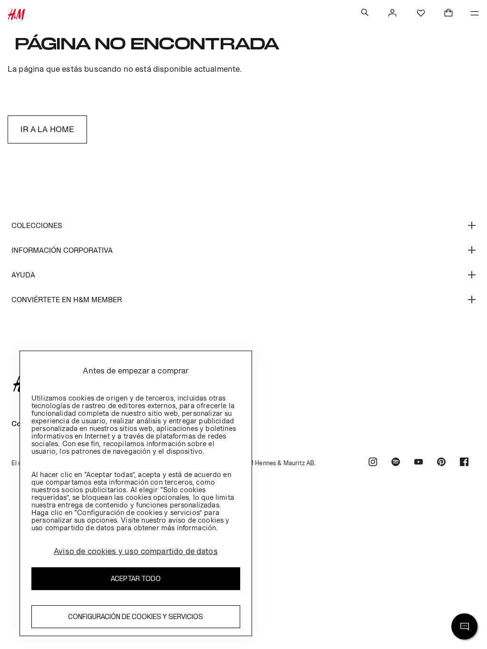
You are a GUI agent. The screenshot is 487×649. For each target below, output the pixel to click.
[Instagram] (372, 463)
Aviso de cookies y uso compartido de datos (136, 551)
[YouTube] (418, 463)
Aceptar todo (136, 578)
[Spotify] (395, 463)
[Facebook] (464, 463)
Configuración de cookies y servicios (135, 616)
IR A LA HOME (47, 129)
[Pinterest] (441, 463)
